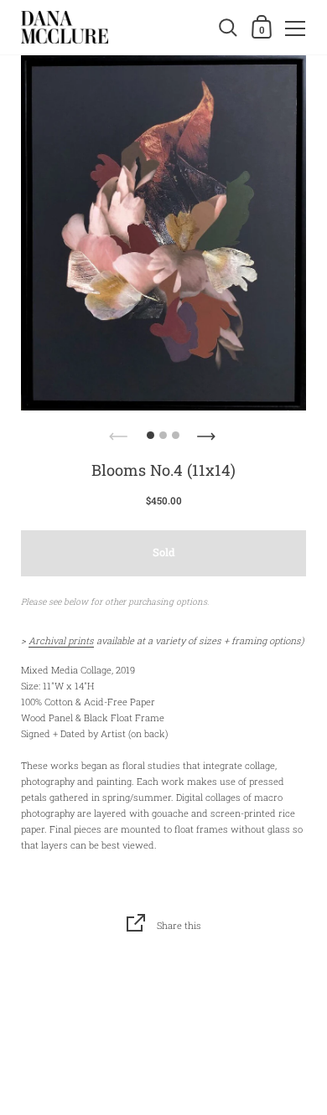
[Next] (207, 431)
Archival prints (61, 640)
